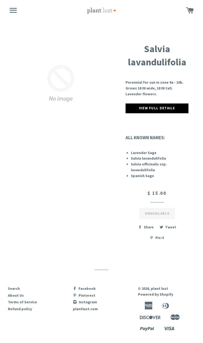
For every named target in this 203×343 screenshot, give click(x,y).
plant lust (159, 288)
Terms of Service (22, 302)
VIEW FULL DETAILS (157, 108)
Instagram (87, 302)
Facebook (87, 288)
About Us (16, 295)
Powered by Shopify (155, 294)
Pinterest (86, 295)
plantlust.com (85, 308)
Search (14, 288)
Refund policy (20, 308)
